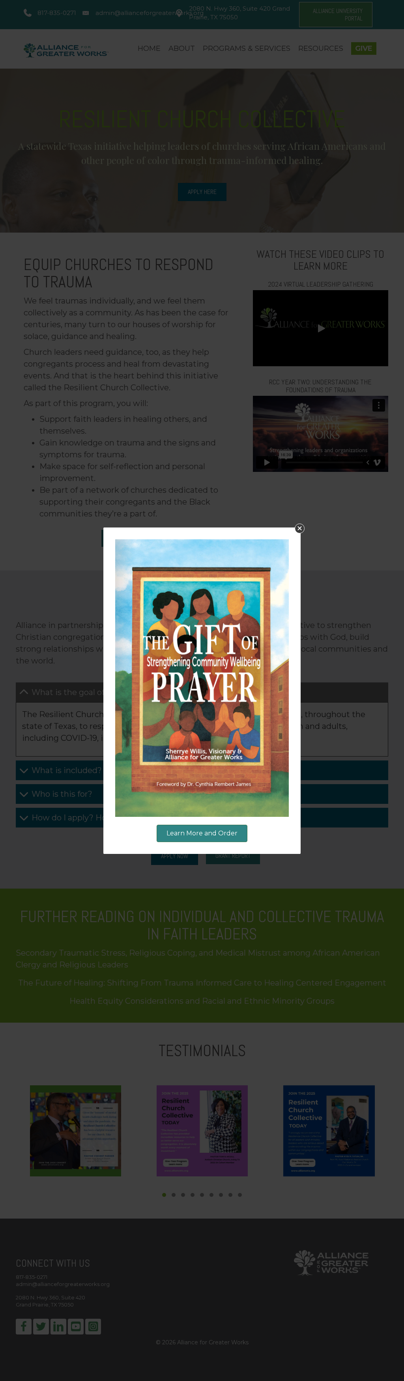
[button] (300, 528)
